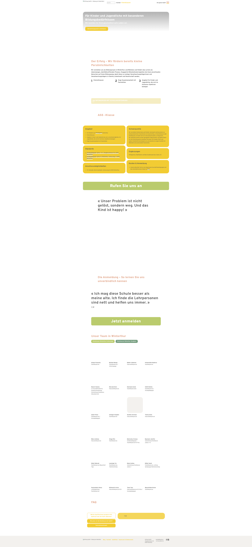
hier (148, 169)
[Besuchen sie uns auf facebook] (166, 540)
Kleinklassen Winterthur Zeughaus (126, 341)
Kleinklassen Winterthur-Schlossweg (103, 341)
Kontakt (109, 540)
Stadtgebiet (99, 133)
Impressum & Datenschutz (126, 540)
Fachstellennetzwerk (101, 525)
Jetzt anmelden (126, 321)
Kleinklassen (126, 3)
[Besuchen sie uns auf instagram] (168, 540)
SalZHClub (115, 540)
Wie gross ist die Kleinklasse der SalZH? (101, 521)
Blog (104, 540)
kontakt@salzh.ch (159, 539)
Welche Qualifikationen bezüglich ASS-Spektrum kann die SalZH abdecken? (101, 515)
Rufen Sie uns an (126, 186)
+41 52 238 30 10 (160, 541)
